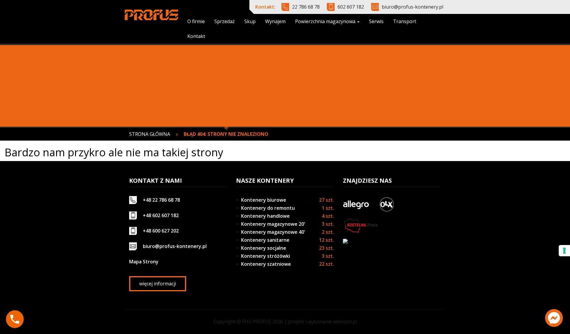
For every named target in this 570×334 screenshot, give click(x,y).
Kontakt (196, 36)
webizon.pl (345, 321)
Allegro (356, 204)
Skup (250, 21)
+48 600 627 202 (161, 231)
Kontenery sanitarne (265, 240)
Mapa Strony (144, 261)
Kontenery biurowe (263, 200)
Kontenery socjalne (263, 248)
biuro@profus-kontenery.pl (412, 7)
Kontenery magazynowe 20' (273, 224)
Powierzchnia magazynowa (326, 21)
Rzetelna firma (360, 226)
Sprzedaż (224, 21)
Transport (404, 21)
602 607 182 (351, 7)
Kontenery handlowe (265, 216)
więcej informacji (157, 283)
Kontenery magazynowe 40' (273, 232)
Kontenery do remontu (268, 208)
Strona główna (149, 134)
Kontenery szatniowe (266, 264)
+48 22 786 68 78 (161, 200)
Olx (386, 204)
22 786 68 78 (306, 7)
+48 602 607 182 (161, 215)
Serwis (376, 21)
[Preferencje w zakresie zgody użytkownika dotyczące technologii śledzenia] (564, 250)
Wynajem (275, 21)
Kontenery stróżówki (265, 256)
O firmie (196, 21)
